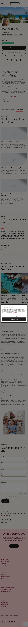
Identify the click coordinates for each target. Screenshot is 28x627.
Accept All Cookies (14, 319)
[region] (14, 313)
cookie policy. (15, 312)
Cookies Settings (14, 316)
